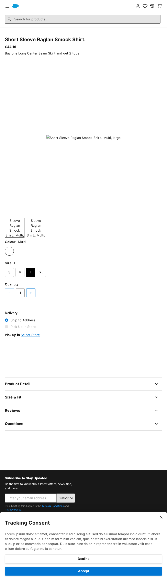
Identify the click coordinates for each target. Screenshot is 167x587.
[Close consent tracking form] (161, 517)
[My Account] (137, 6)
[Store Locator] (152, 6)
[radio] (9, 251)
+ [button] (31, 293)
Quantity (12, 284)
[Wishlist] (145, 6)
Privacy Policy (13, 509)
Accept (83, 571)
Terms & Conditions (53, 505)
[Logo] (15, 6)
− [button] (9, 293)
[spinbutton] (20, 292)
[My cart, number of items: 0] (159, 6)
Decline (83, 559)
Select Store (30, 335)
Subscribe (66, 498)
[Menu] (7, 6)
